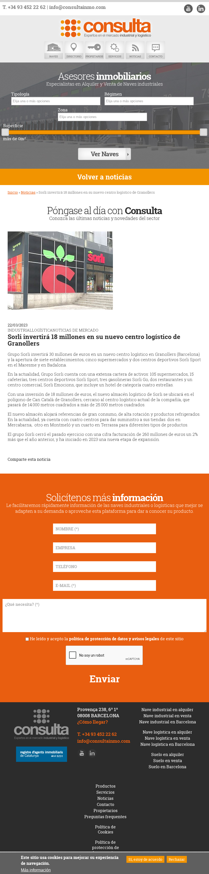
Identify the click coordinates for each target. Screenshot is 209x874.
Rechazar (177, 859)
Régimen (113, 94)
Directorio (74, 50)
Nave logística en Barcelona (167, 744)
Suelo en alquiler (167, 754)
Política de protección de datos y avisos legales (105, 850)
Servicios (114, 50)
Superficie (13, 125)
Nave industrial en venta (167, 716)
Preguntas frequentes (105, 816)
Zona (63, 110)
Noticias (135, 50)
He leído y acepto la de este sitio (107, 639)
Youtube (188, 8)
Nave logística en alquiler (167, 732)
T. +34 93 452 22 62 (24, 7)
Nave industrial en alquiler (167, 709)
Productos (105, 786)
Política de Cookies (105, 829)
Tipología (20, 94)
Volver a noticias (104, 177)
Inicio (13, 192)
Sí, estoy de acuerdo (145, 859)
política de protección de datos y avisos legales (114, 639)
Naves (53, 50)
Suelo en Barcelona (167, 766)
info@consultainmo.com (77, 7)
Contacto (155, 50)
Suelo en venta (167, 760)
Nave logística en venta (167, 738)
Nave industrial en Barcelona (167, 722)
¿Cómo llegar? (92, 722)
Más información (36, 870)
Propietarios (94, 50)
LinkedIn (200, 8)
